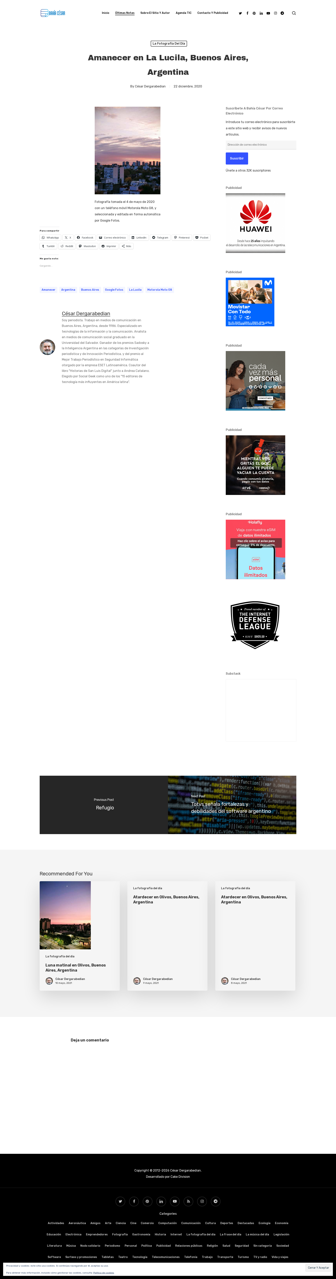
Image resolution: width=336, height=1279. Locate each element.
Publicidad (163, 1245)
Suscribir (237, 158)
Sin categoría (262, 1245)
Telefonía (190, 1257)
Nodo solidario (90, 1245)
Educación (54, 1234)
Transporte (225, 1257)
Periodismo (112, 1245)
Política (146, 1245)
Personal (131, 1245)
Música (71, 1245)
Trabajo (207, 1257)
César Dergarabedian (150, 86)
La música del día (257, 1234)
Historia (160, 1234)
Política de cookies (103, 1272)
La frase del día (230, 1234)
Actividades (56, 1223)
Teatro (123, 1257)
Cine (133, 1223)
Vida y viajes (280, 1257)
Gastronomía (141, 1234)
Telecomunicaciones (166, 1257)
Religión (212, 1245)
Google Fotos (114, 289)
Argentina (68, 289)
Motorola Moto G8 (159, 289)
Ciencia (121, 1223)
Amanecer (48, 289)
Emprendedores (97, 1234)
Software (54, 1257)
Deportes (226, 1223)
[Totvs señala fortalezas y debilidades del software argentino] (232, 805)
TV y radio (260, 1257)
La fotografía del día (169, 43)
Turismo (243, 1257)
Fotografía (120, 1234)
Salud (226, 1245)
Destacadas (246, 1223)
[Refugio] (104, 805)
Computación (167, 1223)
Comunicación (191, 1223)
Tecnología (139, 1257)
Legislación (281, 1234)
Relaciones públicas (188, 1245)
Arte (108, 1223)
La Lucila (135, 289)
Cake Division (180, 1177)
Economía (281, 1223)
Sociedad (282, 1245)
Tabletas (108, 1257)
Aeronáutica (77, 1223)
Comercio (147, 1223)
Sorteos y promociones (81, 1257)
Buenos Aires (90, 289)
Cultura (210, 1223)
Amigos (95, 1223)
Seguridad (242, 1245)
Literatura (54, 1245)
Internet (176, 1234)
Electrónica (73, 1234)
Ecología (264, 1223)
